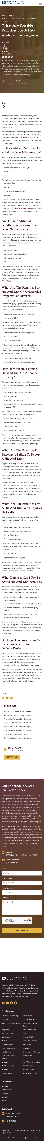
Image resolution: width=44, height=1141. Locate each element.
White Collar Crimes (30, 1073)
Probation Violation (8, 1048)
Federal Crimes (7, 1045)
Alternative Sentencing (10, 1016)
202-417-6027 (11, 1121)
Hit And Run (27, 1045)
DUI (9, 281)
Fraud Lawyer (6, 1052)
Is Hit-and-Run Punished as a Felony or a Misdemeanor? (18, 711)
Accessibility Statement (34, 1138)
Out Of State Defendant (31, 1062)
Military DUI (6, 1062)
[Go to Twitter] (11, 1003)
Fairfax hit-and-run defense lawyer (26, 208)
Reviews (5, 1093)
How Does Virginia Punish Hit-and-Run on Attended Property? (18, 723)
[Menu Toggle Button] (40, 3)
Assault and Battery (30, 1037)
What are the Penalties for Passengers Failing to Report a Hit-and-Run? (18, 727)
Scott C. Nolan (7, 54)
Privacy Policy (6, 1138)
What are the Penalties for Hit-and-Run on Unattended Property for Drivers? (18, 719)
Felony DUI (27, 1048)
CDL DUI (5, 1020)
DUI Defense (6, 1037)
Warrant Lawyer (7, 1073)
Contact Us (12, 757)
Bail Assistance (28, 1016)
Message (5, 898)
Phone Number (7, 888)
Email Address (7, 878)
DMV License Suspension (11, 1023)
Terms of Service (18, 1138)
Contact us (36, 678)
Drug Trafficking (7, 1033)
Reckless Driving (8, 1066)
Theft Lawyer (28, 1066)
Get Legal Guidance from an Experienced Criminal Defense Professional (18, 738)
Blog (10, 16)
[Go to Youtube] (15, 1003)
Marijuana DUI (28, 1056)
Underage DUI (7, 1070)
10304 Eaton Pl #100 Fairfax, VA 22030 (21, 855)
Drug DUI (26, 1033)
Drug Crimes (6, 1030)
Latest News (6, 1090)
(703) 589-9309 (12, 862)
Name (4, 869)
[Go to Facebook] (3, 1003)
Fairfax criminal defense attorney (24, 137)
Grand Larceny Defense (31, 1052)
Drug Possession (29, 1030)
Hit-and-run (6, 158)
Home (4, 16)
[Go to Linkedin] (7, 1003)
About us (5, 1086)
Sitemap (5, 1101)
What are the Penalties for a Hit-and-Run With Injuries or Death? (18, 730)
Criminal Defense (29, 1020)
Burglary (4, 1041)
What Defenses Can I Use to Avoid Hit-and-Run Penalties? (18, 734)
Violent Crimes (28, 1070)
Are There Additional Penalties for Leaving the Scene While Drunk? (18, 715)
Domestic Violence (30, 1041)
